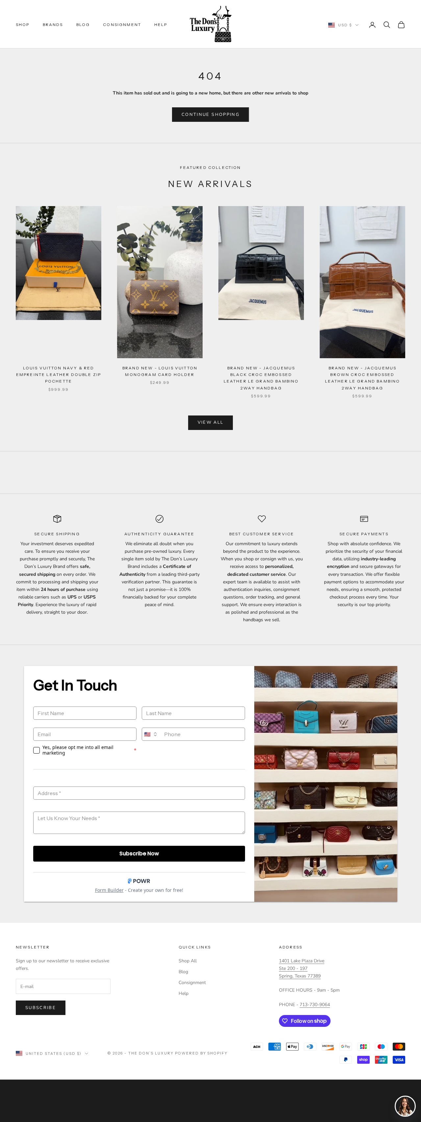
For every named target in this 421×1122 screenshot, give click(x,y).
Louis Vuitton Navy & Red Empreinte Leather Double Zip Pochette (58, 374)
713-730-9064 (315, 1005)
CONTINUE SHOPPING (210, 115)
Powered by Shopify (201, 1053)
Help (160, 24)
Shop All (188, 961)
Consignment (122, 24)
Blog (83, 24)
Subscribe (40, 1008)
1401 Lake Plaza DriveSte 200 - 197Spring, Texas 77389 (301, 968)
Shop (23, 24)
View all (211, 422)
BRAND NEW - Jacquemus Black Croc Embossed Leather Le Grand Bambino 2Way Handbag (261, 377)
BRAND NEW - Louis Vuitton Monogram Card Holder (159, 371)
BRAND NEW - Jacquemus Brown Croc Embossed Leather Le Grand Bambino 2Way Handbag (362, 377)
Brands (53, 24)
